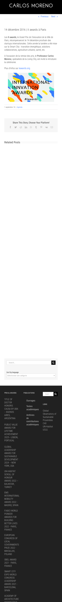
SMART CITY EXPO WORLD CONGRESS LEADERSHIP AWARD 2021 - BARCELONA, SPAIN (10, 581)
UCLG (45, 429)
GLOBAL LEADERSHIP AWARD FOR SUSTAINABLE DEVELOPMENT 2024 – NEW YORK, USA (11, 456)
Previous (44, 16)
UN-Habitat (48, 426)
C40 (44, 423)
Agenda (19, 107)
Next (53, 16)
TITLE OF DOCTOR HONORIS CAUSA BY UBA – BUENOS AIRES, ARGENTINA (11, 409)
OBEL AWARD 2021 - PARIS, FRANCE (10, 562)
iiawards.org (24, 68)
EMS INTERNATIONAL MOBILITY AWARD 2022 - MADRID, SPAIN (11, 499)
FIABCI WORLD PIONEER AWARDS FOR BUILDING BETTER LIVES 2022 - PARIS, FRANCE (11, 520)
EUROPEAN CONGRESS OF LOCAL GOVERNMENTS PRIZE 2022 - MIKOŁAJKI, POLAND (11, 545)
